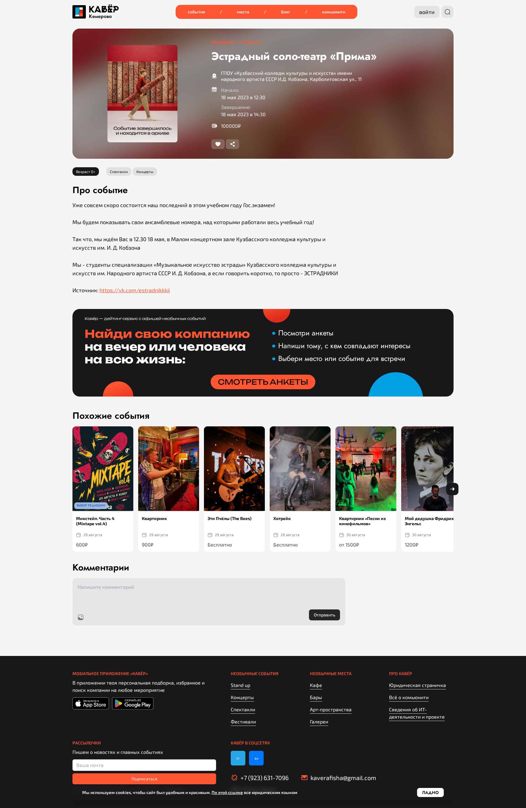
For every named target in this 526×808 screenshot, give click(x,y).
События (196, 11)
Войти (427, 12)
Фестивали (243, 721)
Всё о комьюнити (409, 697)
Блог (285, 11)
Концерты (242, 697)
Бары (316, 697)
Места (243, 11)
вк (256, 758)
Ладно (430, 792)
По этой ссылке (227, 792)
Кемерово (100, 16)
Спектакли (243, 709)
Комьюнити (333, 11)
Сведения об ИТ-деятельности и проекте (417, 713)
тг (238, 758)
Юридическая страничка (417, 685)
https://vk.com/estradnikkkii (135, 290)
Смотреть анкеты (263, 382)
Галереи (319, 721)
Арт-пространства (331, 709)
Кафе (316, 685)
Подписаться (144, 778)
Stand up (240, 685)
